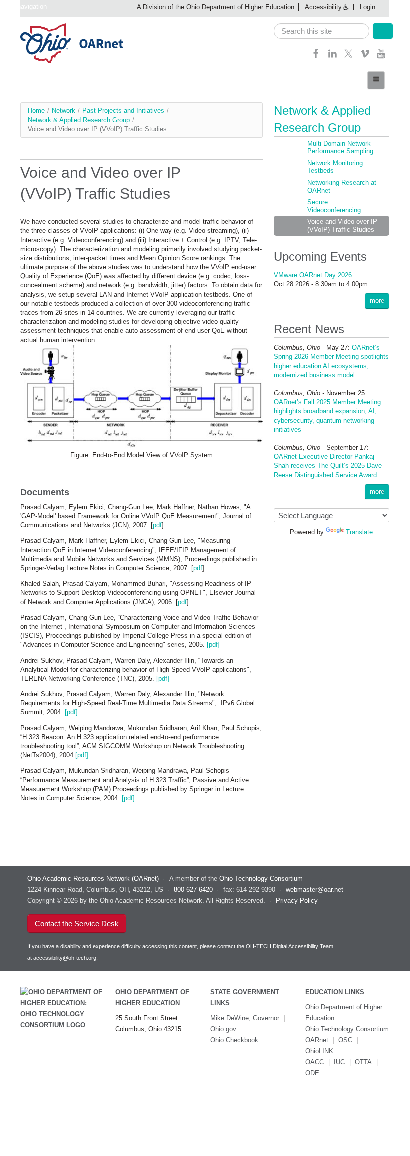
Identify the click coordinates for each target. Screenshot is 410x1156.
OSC (345, 1040)
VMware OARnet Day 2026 (313, 275)
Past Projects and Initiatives (123, 110)
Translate (359, 532)
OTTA (363, 1062)
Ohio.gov (223, 1029)
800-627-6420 (193, 890)
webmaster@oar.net (315, 890)
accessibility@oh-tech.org (65, 958)
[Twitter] (348, 56)
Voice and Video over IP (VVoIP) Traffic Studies (343, 226)
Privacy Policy (297, 900)
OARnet (317, 1040)
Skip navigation (24, 6)
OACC (315, 1062)
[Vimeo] (365, 56)
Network (64, 110)
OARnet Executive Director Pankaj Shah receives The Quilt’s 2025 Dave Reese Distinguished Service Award (328, 465)
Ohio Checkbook (234, 1040)
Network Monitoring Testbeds (335, 167)
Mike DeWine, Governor (245, 1018)
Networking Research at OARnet (342, 186)
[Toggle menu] (376, 81)
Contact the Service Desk (77, 924)
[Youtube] (381, 56)
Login (368, 7)
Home (36, 110)
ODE (313, 1073)
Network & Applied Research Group (79, 120)
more (377, 300)
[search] (322, 31)
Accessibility (323, 7)
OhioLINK (320, 1051)
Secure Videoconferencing (334, 206)
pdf (157, 525)
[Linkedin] (332, 56)
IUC (339, 1062)
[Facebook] (316, 56)
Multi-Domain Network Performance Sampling (341, 148)
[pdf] (212, 644)
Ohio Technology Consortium (347, 1029)
